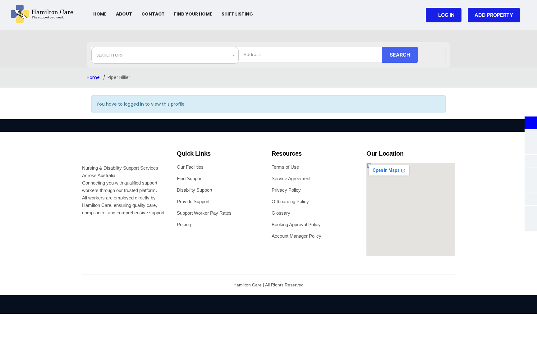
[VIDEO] (531, 186)
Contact (153, 14)
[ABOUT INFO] (531, 122)
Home (100, 14)
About (124, 14)
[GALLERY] (531, 135)
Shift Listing (237, 14)
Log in (446, 15)
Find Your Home (193, 14)
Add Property (494, 15)
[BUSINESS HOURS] (531, 148)
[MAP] (531, 173)
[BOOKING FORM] (531, 212)
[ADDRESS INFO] (531, 161)
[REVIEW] (531, 224)
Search (400, 55)
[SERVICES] (531, 199)
